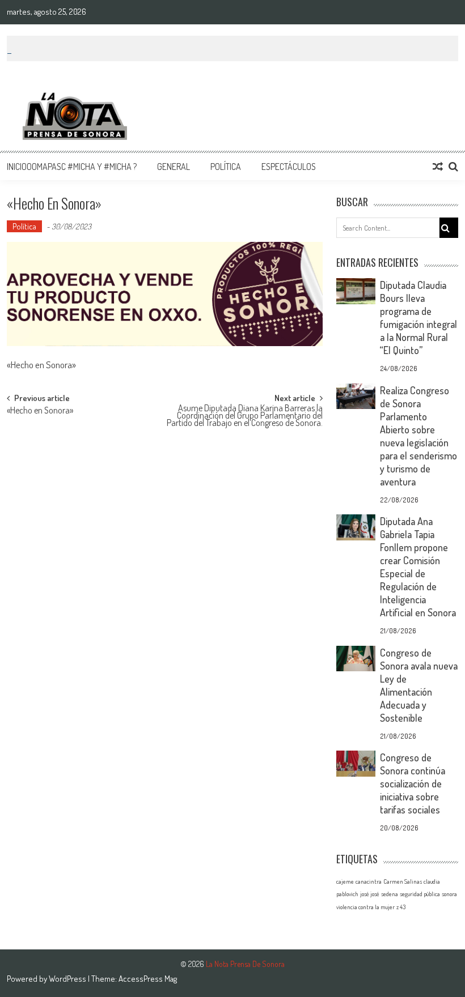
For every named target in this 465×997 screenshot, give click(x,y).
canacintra (369, 881)
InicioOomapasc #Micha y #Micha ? (72, 166)
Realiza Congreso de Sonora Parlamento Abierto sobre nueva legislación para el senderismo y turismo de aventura (418, 436)
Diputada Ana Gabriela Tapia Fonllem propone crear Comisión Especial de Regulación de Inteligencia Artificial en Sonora (418, 567)
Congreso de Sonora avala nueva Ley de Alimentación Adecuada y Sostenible (419, 685)
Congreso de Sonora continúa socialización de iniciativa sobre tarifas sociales (412, 783)
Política (225, 166)
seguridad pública (420, 894)
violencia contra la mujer (365, 907)
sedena (389, 894)
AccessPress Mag (148, 978)
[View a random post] (438, 166)
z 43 (400, 907)
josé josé (369, 894)
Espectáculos (288, 166)
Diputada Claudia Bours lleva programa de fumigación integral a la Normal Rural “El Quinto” (418, 317)
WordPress (68, 978)
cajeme (345, 881)
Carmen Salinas (402, 881)
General (173, 166)
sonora (449, 894)
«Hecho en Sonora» (40, 411)
